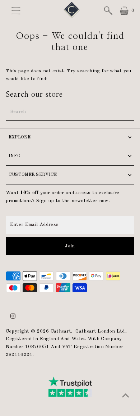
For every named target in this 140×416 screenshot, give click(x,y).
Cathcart (61, 331)
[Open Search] (108, 10)
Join (70, 246)
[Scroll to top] (125, 396)
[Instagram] (13, 317)
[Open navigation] (18, 11)
